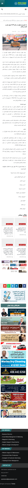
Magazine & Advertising (8, 439)
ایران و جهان (22, 224)
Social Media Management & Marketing (12, 437)
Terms (13, 484)
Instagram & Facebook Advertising (11, 458)
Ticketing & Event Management (10, 461)
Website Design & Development (10, 445)
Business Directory (7, 434)
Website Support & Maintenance (10, 453)
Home (25, 20)
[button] (24, 286)
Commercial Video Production (10, 455)
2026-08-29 (22, 234)
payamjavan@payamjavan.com (9, 479)
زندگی (19, 31)
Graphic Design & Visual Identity (10, 442)
